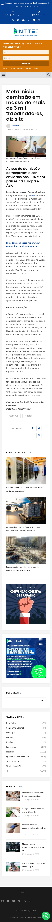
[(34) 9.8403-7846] (39, 12)
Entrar (26, 63)
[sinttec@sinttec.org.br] (13, 12)
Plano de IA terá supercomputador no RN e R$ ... (33, 847)
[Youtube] (23, 20)
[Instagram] (13, 20)
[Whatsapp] (39, 20)
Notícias (10, 751)
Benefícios (11, 723)
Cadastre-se (31, 68)
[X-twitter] (28, 20)
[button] (3, 74)
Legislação (11, 747)
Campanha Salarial (15, 728)
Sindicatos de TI (13, 766)
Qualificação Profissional (17, 756)
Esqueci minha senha (13, 68)
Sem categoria (12, 761)
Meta (32, 195)
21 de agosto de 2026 (30, 799)
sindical (29, 416)
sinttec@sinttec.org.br (12, 15)
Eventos (9, 737)
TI (7, 770)
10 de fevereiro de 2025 (27, 129)
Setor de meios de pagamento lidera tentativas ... (33, 828)
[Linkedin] (33, 20)
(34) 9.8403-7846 (38, 15)
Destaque (13, 416)
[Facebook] (18, 20)
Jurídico (9, 742)
